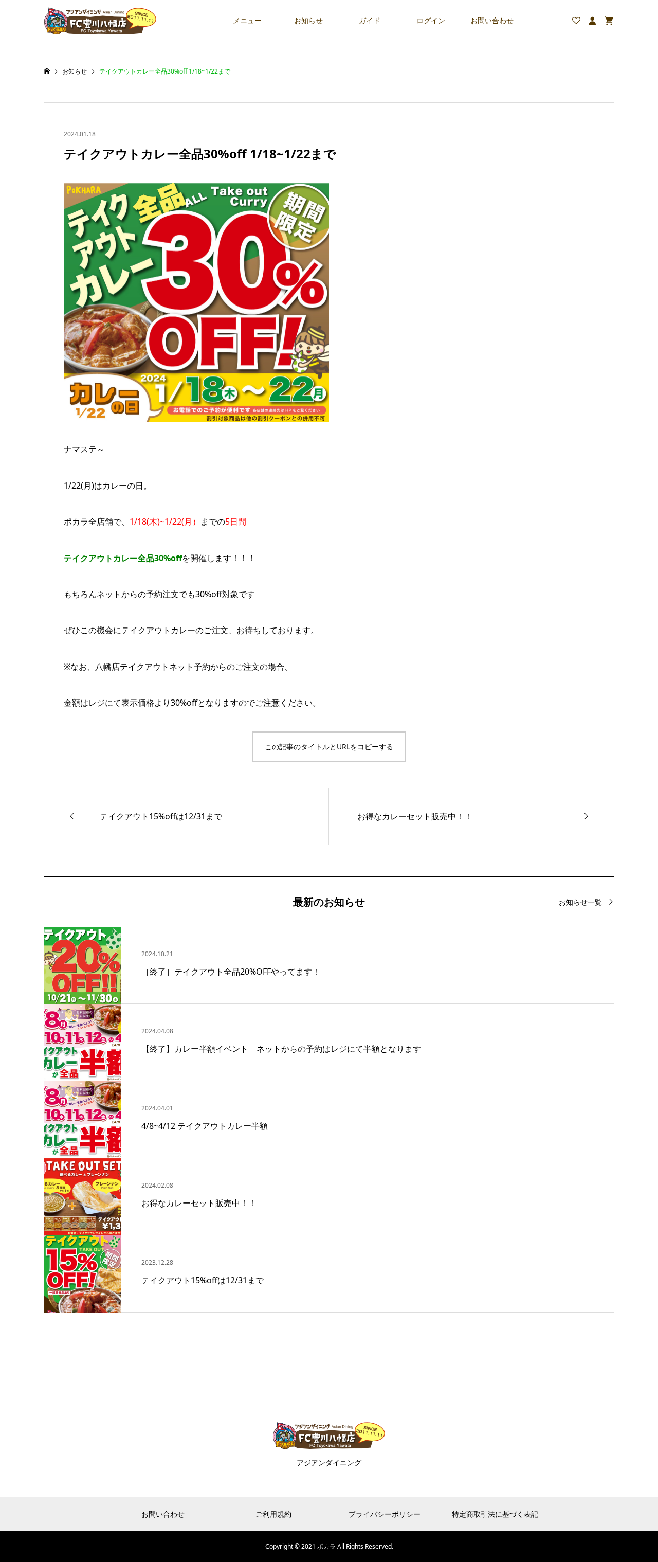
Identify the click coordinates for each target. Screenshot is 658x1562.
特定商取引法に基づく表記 (495, 1514)
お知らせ (308, 20)
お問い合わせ (492, 20)
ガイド (369, 20)
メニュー (247, 20)
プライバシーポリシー (385, 1514)
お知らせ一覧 (580, 902)
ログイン (430, 20)
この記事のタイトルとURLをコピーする (329, 746)
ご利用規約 (273, 1514)
